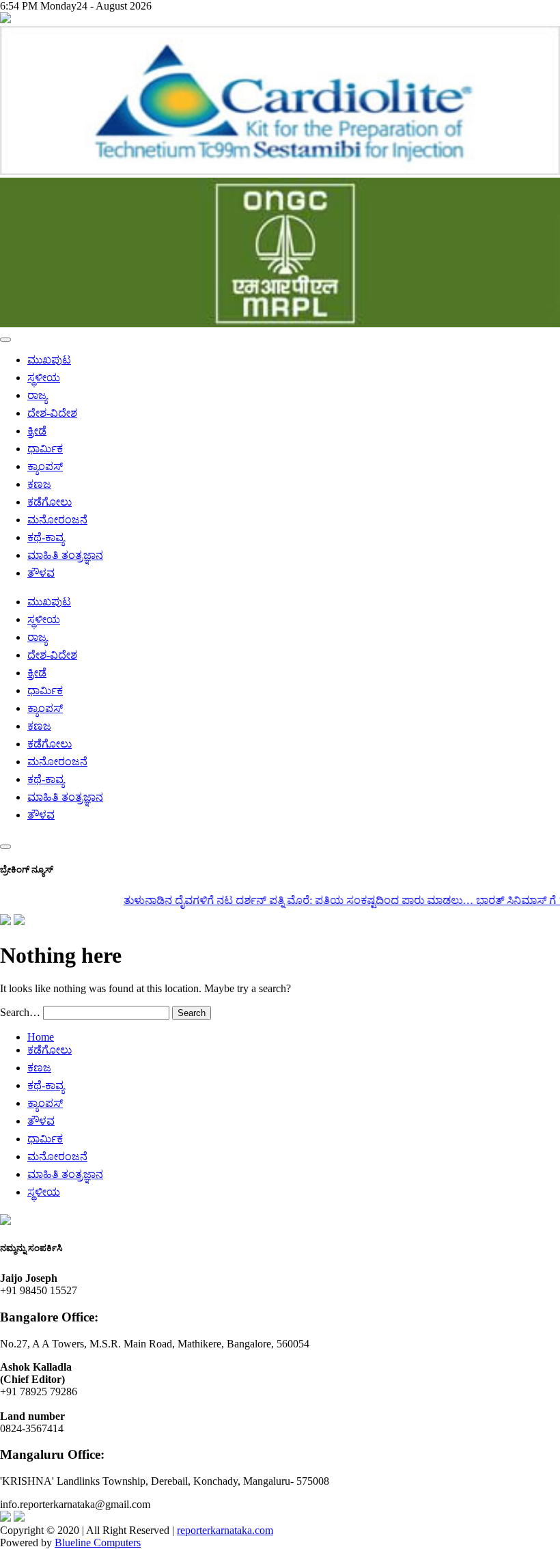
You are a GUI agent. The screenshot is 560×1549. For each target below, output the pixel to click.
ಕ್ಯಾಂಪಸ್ (45, 466)
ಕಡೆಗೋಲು (49, 502)
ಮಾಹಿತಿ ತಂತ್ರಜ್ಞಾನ (65, 555)
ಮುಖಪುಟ (49, 360)
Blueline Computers (98, 1542)
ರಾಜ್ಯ (37, 395)
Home (40, 1037)
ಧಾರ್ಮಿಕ (45, 448)
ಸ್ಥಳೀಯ (43, 377)
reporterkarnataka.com (225, 1530)
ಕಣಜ (39, 484)
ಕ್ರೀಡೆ (36, 431)
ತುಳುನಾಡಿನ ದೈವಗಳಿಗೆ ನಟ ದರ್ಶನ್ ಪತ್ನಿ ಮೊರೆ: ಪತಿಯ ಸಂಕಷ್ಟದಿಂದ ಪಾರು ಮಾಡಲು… (284, 900)
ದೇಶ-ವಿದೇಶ (52, 413)
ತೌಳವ (41, 573)
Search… (20, 1012)
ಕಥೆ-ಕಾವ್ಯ (45, 537)
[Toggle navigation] (5, 340)
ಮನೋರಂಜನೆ (57, 519)
